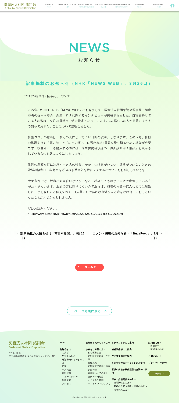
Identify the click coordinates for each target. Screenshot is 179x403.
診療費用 (92, 369)
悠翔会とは (65, 349)
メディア (65, 96)
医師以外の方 (157, 349)
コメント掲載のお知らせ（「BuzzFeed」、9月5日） (126, 236)
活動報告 (66, 373)
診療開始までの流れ (98, 373)
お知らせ (52, 96)
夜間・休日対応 (95, 376)
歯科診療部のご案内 (122, 349)
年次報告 (66, 369)
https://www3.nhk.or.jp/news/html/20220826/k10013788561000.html (75, 213)
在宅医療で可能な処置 (99, 366)
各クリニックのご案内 (123, 342)
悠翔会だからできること (73, 361)
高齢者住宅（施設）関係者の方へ (130, 386)
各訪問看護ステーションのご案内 (128, 363)
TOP (62, 342)
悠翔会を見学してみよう (98, 342)
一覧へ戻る (89, 267)
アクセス (66, 383)
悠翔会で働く (155, 342)
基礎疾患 (92, 362)
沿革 (64, 366)
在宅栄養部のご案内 (122, 356)
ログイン (159, 373)
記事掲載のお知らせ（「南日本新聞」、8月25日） (52, 236)
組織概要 (66, 380)
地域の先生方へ (121, 390)
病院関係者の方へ (123, 382)
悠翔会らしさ (68, 356)
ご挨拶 (65, 352)
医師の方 (155, 346)
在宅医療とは (94, 352)
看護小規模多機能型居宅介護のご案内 (129, 371)
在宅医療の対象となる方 (99, 357)
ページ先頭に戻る (87, 311)
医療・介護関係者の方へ (124, 379)
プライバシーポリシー (158, 364)
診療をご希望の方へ (96, 349)
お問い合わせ (155, 356)
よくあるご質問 (95, 380)
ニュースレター (70, 376)
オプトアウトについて (99, 383)
